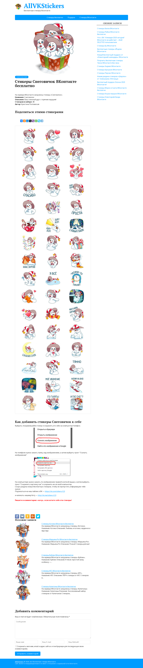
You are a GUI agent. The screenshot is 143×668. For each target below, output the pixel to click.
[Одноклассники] (24, 121)
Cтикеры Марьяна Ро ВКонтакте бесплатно (60, 539)
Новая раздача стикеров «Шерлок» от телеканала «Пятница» (111, 77)
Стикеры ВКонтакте (88, 17)
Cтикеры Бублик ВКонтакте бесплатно (57, 555)
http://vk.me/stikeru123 (47, 495)
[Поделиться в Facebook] (17, 516)
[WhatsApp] (36, 121)
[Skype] (39, 121)
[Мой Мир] (27, 121)
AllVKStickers (44, 5)
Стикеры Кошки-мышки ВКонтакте (111, 94)
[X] (30, 121)
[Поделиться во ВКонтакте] (22, 516)
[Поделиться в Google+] (33, 516)
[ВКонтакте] (21, 121)
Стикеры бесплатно (55, 17)
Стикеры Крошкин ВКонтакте (109, 70)
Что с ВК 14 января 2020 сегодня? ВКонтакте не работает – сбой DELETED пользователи (110, 39)
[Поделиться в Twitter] (38, 516)
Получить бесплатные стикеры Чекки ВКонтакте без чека (110, 61)
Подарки (71, 17)
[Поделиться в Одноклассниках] (27, 516)
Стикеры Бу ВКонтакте (106, 46)
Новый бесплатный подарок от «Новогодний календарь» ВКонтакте (112, 56)
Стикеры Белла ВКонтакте (108, 28)
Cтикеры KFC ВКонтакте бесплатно (56, 571)
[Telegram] (42, 121)
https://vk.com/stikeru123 (55, 491)
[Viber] (33, 121)
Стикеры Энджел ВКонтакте (108, 66)
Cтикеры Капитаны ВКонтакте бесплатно (59, 586)
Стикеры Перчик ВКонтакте (108, 73)
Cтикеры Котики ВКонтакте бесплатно (58, 524)
